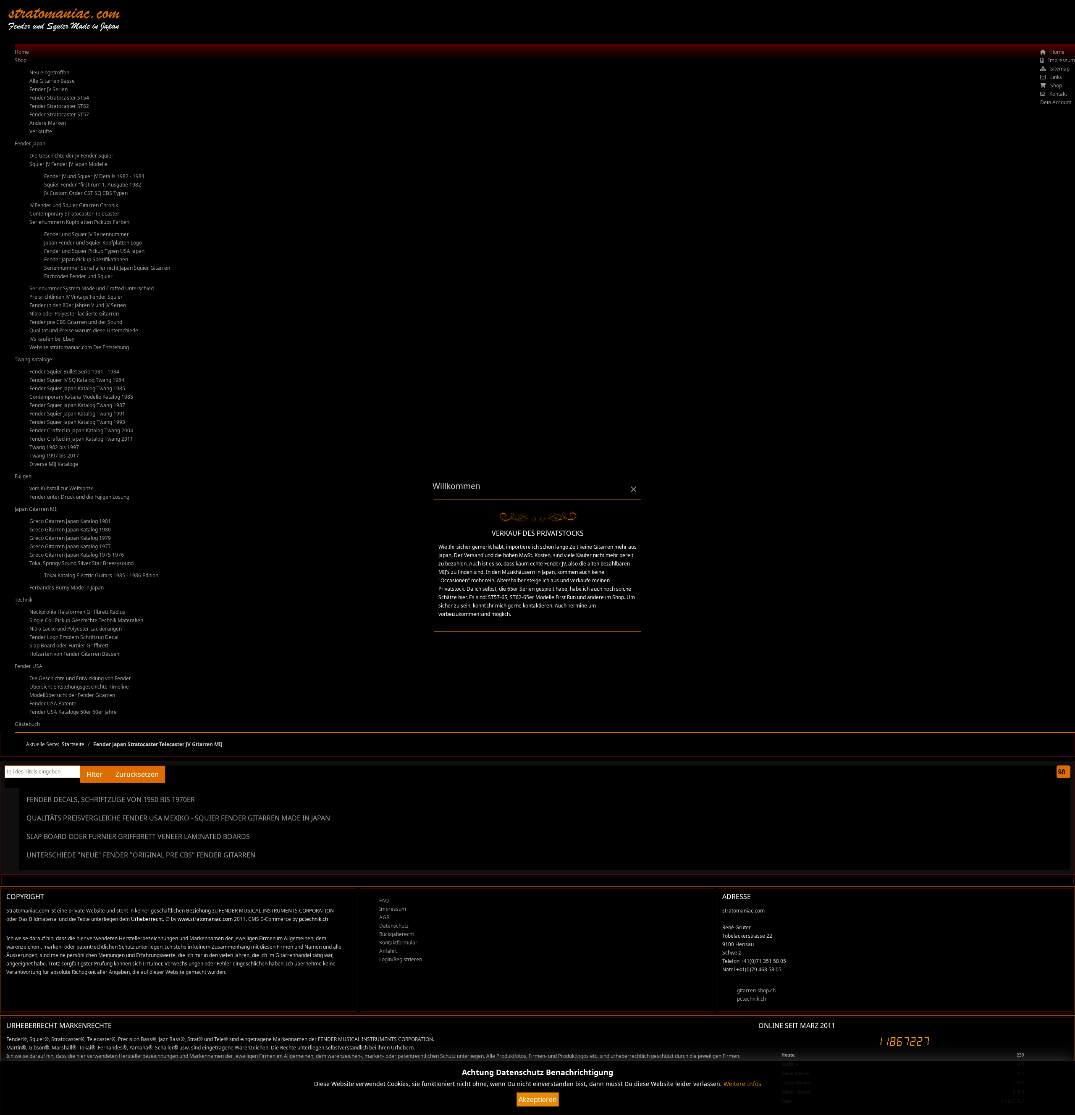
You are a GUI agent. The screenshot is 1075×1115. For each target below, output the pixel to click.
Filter (94, 774)
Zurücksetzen (137, 774)
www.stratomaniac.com (205, 919)
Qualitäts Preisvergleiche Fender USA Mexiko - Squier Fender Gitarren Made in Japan (178, 818)
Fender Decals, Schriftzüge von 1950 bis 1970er (110, 799)
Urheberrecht (147, 919)
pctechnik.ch (313, 919)
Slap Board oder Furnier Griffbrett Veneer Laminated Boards (138, 836)
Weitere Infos (742, 1084)
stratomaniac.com (64, 12)
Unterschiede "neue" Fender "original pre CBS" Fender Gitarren (140, 855)
